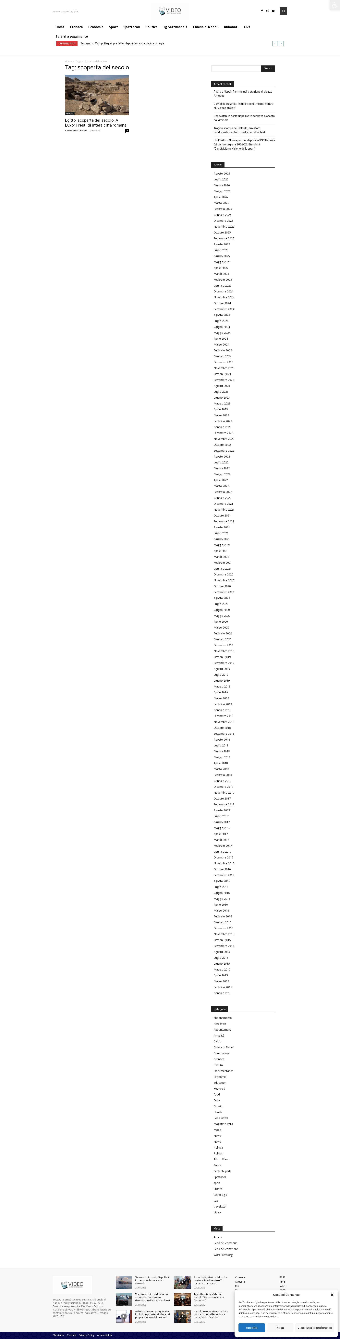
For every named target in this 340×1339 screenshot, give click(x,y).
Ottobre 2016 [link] (222, 869)
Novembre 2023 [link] (224, 368)
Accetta (252, 1328)
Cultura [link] (69, 113)
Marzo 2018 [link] (221, 769)
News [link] (217, 1136)
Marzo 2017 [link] (221, 840)
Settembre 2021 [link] (224, 521)
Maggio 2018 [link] (222, 757)
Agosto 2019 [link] (222, 669)
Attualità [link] (219, 1035)
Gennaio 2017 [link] (222, 851)
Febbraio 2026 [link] (223, 209)
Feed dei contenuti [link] (225, 1243)
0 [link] (127, 130)
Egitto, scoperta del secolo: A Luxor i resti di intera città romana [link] (96, 123)
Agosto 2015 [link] (222, 952)
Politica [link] (218, 1147)
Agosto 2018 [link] (222, 739)
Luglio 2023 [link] (221, 391)
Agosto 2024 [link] (222, 315)
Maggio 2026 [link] (222, 191)
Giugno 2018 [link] (222, 751)
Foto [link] (217, 1100)
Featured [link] (219, 1088)
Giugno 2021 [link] (222, 539)
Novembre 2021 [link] (224, 509)
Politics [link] (218, 1153)
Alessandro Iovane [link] (76, 130)
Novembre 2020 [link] (224, 580)
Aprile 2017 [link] (221, 834)
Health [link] (218, 1112)
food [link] (217, 1094)
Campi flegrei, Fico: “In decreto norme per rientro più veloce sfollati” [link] (243, 105)
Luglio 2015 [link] (221, 957)
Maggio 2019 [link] (222, 686)
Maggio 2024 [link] (222, 333)
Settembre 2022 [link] (224, 450)
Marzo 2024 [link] (221, 344)
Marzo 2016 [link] (221, 910)
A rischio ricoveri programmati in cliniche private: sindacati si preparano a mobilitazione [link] (152, 1314)
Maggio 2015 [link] (222, 969)
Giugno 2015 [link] (222, 963)
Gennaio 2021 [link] (222, 568)
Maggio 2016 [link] (222, 899)
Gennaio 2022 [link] (222, 498)
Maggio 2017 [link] (222, 828)
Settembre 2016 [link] (224, 875)
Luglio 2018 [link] (221, 745)
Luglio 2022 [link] (221, 462)
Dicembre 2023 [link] (223, 362)
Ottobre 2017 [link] (222, 798)
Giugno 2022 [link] (222, 468)
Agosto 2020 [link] (222, 598)
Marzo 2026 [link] (221, 203)
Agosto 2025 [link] (222, 244)
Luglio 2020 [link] (221, 604)
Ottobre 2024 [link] (222, 303)
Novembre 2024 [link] (224, 297)
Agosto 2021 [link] (222, 527)
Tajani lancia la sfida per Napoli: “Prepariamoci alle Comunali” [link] (209, 1297)
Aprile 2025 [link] (221, 268)
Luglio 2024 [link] (221, 321)
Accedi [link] (218, 1237)
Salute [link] (218, 1165)
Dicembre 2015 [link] (223, 928)
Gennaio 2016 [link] (222, 922)
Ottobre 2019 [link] (222, 657)
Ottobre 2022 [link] (222, 445)
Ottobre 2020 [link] (222, 586)
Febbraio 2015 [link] (223, 987)
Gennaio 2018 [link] (222, 781)
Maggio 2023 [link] (222, 403)
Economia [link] (220, 1077)
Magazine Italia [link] (223, 1124)
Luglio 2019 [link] (221, 674)
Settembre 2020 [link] (224, 592)
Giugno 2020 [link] (222, 610)
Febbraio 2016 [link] (223, 916)
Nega (280, 1328)
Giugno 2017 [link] (222, 822)
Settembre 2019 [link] (224, 663)
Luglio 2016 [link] (221, 887)
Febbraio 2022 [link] (223, 492)
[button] (332, 1295)
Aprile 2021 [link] (221, 551)
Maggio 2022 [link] (222, 474)
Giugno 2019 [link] (222, 680)
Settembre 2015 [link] (224, 946)
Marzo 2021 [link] (221, 557)
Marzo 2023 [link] (221, 415)
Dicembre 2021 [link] (223, 503)
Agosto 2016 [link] (222, 881)
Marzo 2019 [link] (221, 698)
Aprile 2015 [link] (221, 975)
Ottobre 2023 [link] (222, 374)
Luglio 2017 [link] (221, 816)
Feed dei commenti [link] (226, 1249)
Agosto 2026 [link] (222, 173)
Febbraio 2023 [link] (223, 421)
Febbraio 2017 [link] (223, 845)
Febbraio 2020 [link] (223, 633)
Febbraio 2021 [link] (223, 562)
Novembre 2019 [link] (224, 651)
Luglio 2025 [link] (221, 250)
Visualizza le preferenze (315, 1328)
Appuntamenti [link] (223, 1029)
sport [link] (217, 1183)
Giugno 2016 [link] (222, 893)
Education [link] (220, 1082)
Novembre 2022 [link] (224, 439)
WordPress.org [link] (223, 1255)
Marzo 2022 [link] (221, 486)
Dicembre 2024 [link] (223, 291)
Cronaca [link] (219, 1059)
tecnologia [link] (220, 1195)
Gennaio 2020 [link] (222, 639)
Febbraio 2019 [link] (223, 704)
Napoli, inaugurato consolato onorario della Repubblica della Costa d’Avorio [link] (211, 1314)
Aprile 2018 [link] (221, 763)
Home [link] (68, 61)
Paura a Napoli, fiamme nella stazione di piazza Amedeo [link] (243, 93)
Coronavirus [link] (221, 1053)
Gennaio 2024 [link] (222, 356)
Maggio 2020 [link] (222, 616)
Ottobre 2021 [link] (222, 515)
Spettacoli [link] (220, 1177)
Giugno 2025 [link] (222, 256)
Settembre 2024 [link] (224, 309)
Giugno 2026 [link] (222, 185)
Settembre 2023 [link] (224, 380)
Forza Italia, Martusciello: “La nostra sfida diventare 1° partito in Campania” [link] (210, 1280)
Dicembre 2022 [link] (223, 433)
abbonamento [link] (223, 1018)
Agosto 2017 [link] (222, 810)
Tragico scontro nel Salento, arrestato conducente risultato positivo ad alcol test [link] (239, 130)
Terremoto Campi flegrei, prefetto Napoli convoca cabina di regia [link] (122, 43)
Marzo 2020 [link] (221, 627)
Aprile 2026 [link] (221, 197)
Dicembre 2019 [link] (223, 645)
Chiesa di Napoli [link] (224, 1047)
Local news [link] (221, 1118)
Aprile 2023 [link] (221, 409)
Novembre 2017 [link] (224, 792)
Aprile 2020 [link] (221, 621)
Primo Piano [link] (221, 1159)
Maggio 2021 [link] (222, 545)
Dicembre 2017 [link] (223, 787)
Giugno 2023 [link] (222, 397)
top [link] (216, 1200)
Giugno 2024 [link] (222, 327)
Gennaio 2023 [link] (222, 427)
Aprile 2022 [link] (221, 480)
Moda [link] (217, 1130)
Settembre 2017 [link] (224, 804)
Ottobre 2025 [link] (222, 232)
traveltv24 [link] (220, 1206)
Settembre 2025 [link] (224, 238)
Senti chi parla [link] (222, 1171)
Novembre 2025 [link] (224, 226)
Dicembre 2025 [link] (223, 220)
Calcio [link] (217, 1041)
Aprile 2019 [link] (221, 692)
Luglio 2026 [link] (221, 179)
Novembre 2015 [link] (224, 934)
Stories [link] (218, 1189)
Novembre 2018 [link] (224, 722)
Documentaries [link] (223, 1071)
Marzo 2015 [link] (221, 981)
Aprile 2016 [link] (221, 904)
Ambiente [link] (220, 1024)
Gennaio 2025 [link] (222, 285)
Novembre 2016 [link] (224, 863)
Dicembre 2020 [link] (223, 574)
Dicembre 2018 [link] (223, 716)
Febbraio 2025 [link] (223, 279)
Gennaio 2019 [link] (222, 710)
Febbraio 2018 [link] (223, 775)
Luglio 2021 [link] (221, 533)
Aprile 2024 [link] (221, 338)
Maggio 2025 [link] (222, 262)
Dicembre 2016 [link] (223, 857)
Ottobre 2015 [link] (222, 940)
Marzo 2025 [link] (221, 274)
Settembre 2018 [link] (224, 733)
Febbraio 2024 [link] (223, 350)
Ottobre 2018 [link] (222, 728)
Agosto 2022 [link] (222, 456)
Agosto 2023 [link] (222, 386)
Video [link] (217, 1212)
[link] (335, 5)
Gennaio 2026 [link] (222, 215)
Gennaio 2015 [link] (222, 993)
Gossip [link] (218, 1106)
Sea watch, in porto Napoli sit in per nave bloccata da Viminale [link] (244, 118)
